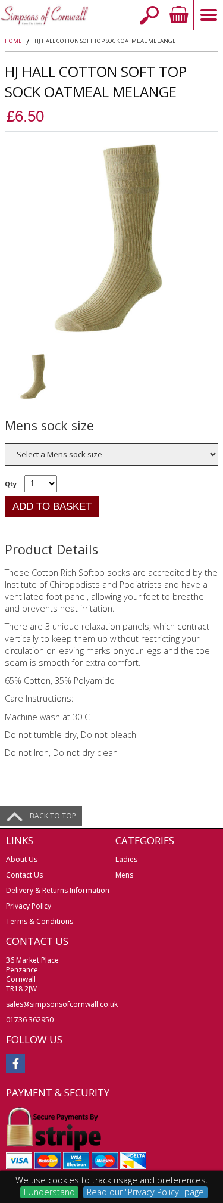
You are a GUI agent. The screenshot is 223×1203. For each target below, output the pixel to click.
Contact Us (24, 875)
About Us (21, 859)
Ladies (126, 859)
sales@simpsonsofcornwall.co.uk (62, 1004)
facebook (15, 1063)
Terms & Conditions (39, 921)
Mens (124, 875)
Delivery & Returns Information (57, 890)
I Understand (49, 1192)
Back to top (53, 816)
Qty (11, 483)
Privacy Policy (28, 906)
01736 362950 (30, 1020)
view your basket (178, 15)
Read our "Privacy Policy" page (145, 1192)
